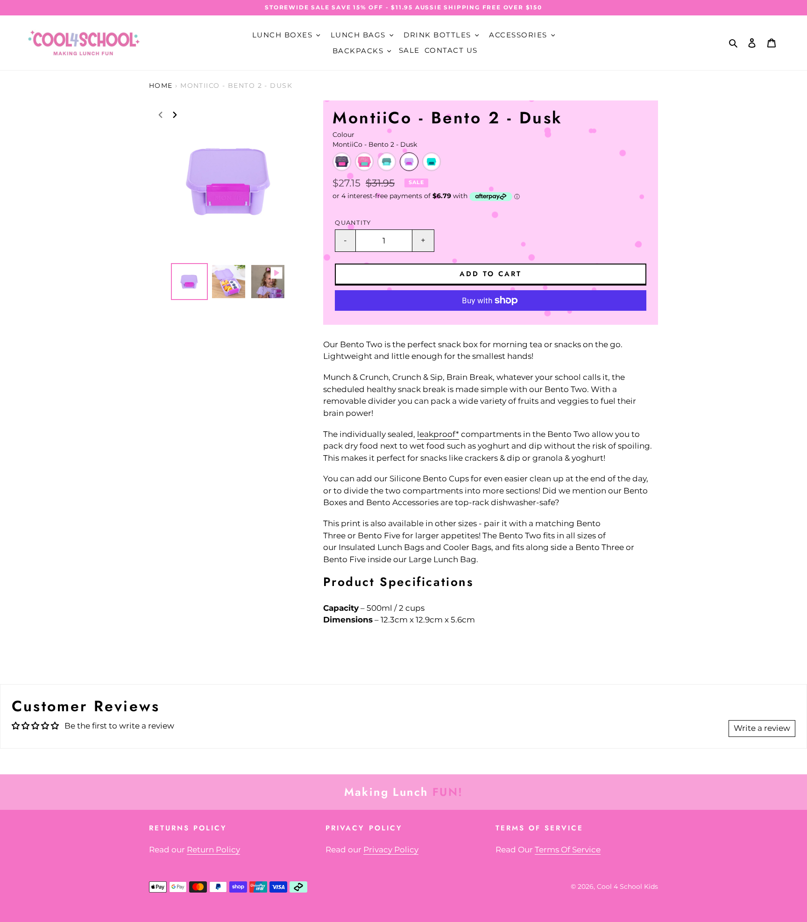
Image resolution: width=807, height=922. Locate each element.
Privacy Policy (390, 849)
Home (161, 85)
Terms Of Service (568, 849)
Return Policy (213, 849)
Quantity (353, 222)
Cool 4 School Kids (627, 886)
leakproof (436, 434)
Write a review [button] (762, 728)
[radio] (342, 161)
